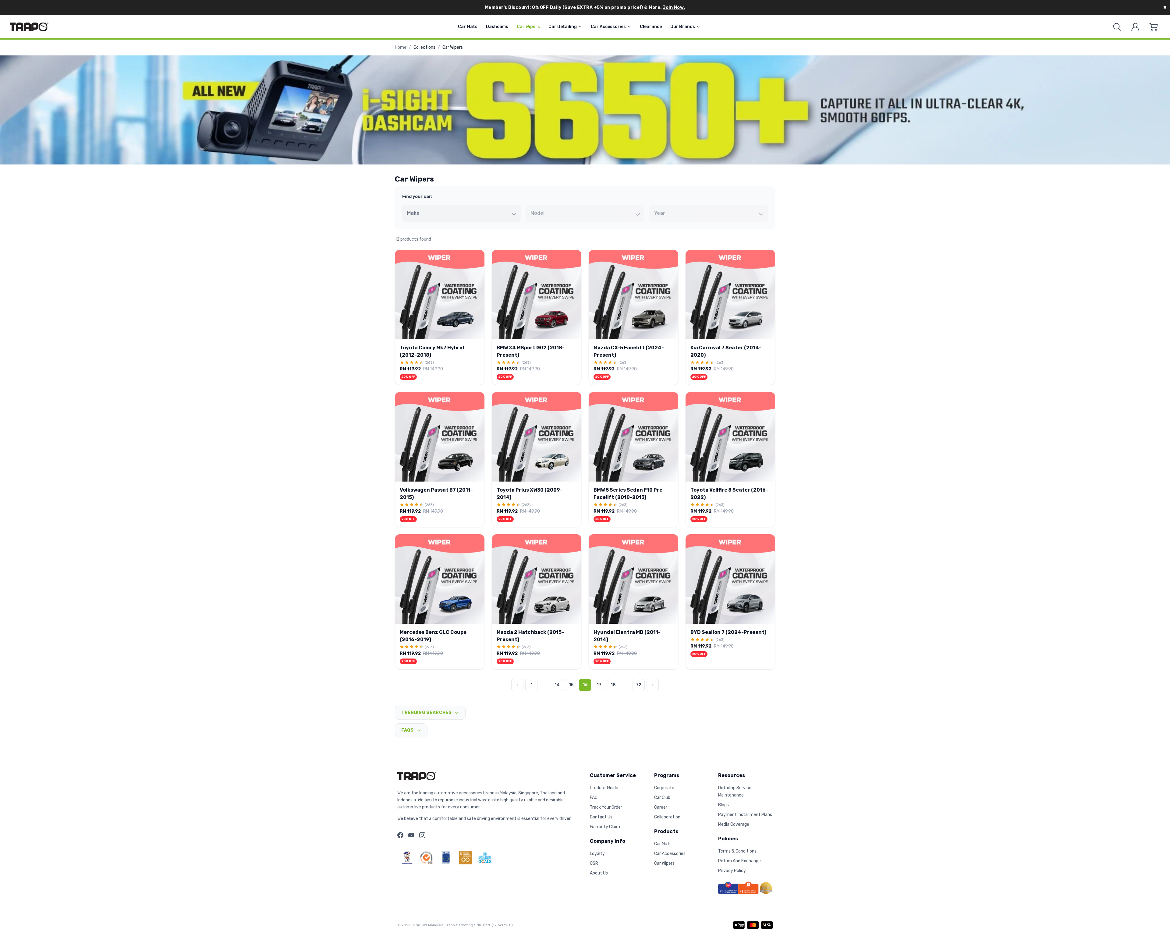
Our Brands (682, 26)
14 (557, 684)
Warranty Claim (605, 826)
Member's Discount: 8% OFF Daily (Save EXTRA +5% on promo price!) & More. (585, 7)
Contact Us (601, 817)
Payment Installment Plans (745, 814)
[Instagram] (422, 835)
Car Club (662, 797)
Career (660, 807)
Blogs (723, 804)
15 (571, 684)
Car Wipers (528, 26)
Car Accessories (608, 26)
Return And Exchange (739, 861)
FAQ (593, 797)
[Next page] (653, 685)
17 (599, 684)
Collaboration (667, 817)
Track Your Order (606, 807)
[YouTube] (411, 835)
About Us (599, 873)
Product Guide (604, 787)
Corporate (664, 787)
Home (400, 47)
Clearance (651, 26)
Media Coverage (733, 824)
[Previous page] (517, 685)
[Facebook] (400, 835)
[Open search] (1117, 27)
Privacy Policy (732, 870)
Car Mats (467, 26)
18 (613, 684)
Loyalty (597, 853)
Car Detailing (562, 26)
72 (638, 684)
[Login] (1135, 27)
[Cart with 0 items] (1153, 27)
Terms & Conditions (737, 851)
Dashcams (497, 26)
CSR (594, 863)
